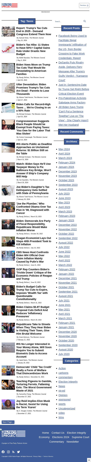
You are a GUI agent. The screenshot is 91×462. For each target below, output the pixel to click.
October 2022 (66, 233)
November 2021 (68, 282)
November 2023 (68, 175)
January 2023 (66, 220)
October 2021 (66, 287)
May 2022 (64, 256)
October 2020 (66, 340)
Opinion (63, 395)
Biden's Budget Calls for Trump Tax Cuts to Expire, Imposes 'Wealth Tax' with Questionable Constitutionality (32, 293)
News (62, 386)
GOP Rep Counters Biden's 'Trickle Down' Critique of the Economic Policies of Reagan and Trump (34, 274)
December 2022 (68, 224)
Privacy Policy (37, 456)
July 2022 (64, 247)
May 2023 (64, 202)
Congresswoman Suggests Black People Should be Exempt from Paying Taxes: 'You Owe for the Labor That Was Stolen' (33, 127)
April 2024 (64, 153)
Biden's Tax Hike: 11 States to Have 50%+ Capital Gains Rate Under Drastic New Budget (33, 49)
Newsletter (73, 441)
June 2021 (65, 304)
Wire (61, 417)
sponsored (65, 399)
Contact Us (58, 432)
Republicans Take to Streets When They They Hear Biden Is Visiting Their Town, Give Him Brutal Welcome (33, 329)
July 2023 (64, 193)
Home (45, 432)
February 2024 (67, 162)
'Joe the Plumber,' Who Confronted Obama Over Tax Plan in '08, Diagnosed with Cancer (33, 208)
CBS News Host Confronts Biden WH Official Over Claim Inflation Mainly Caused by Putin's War (32, 257)
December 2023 (68, 171)
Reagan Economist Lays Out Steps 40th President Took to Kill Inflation (33, 241)
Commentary (56, 441)
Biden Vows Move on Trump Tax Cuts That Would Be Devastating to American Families (33, 69)
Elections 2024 (60, 437)
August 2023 (66, 189)
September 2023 (68, 184)
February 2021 (67, 322)
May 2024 (64, 149)
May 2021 (64, 309)
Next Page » (8, 422)
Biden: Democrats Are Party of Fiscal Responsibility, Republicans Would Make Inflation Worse (33, 225)
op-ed (62, 390)
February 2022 (67, 269)
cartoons (63, 372)
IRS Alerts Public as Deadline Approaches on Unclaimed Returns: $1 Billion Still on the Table (34, 149)
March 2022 (65, 264)
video (62, 412)
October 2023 (66, 180)
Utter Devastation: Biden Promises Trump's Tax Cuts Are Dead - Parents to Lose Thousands (33, 89)
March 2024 (65, 158)
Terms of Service (48, 456)
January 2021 (66, 327)
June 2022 (65, 251)
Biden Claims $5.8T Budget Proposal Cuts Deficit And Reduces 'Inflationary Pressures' (32, 311)
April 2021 (64, 313)
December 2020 (68, 331)
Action (62, 368)
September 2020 (68, 345)
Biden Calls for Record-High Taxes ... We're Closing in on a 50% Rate (33, 107)
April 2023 (64, 207)
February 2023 (67, 215)
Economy (44, 437)
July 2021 (64, 300)
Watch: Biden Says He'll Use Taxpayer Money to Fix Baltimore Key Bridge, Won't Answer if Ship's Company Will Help (33, 170)
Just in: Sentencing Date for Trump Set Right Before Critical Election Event (74, 89)
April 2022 (64, 260)
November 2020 (68, 336)
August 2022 (66, 242)
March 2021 (65, 318)
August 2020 (66, 349)
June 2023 (65, 198)
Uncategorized (67, 408)
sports (62, 403)
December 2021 (68, 278)
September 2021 (68, 291)
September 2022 (68, 238)
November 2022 (68, 229)
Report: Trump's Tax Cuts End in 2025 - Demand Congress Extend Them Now (33, 31)
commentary (66, 377)
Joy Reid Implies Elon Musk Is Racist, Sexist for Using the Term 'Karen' (33, 404)
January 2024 (66, 166)
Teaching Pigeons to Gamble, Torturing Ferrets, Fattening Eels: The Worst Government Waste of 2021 (34, 386)
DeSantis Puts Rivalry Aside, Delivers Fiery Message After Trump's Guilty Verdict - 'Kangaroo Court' (73, 71)
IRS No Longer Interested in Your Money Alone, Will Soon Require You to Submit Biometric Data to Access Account (34, 350)
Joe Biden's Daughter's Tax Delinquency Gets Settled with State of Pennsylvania (32, 190)
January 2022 (66, 273)
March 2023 (65, 211)
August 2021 (66, 296)
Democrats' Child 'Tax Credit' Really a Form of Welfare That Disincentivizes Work (34, 370)
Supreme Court (80, 437)
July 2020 (64, 354)
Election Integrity (68, 381)
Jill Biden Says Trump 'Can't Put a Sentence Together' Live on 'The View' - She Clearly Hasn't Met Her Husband (73, 116)
